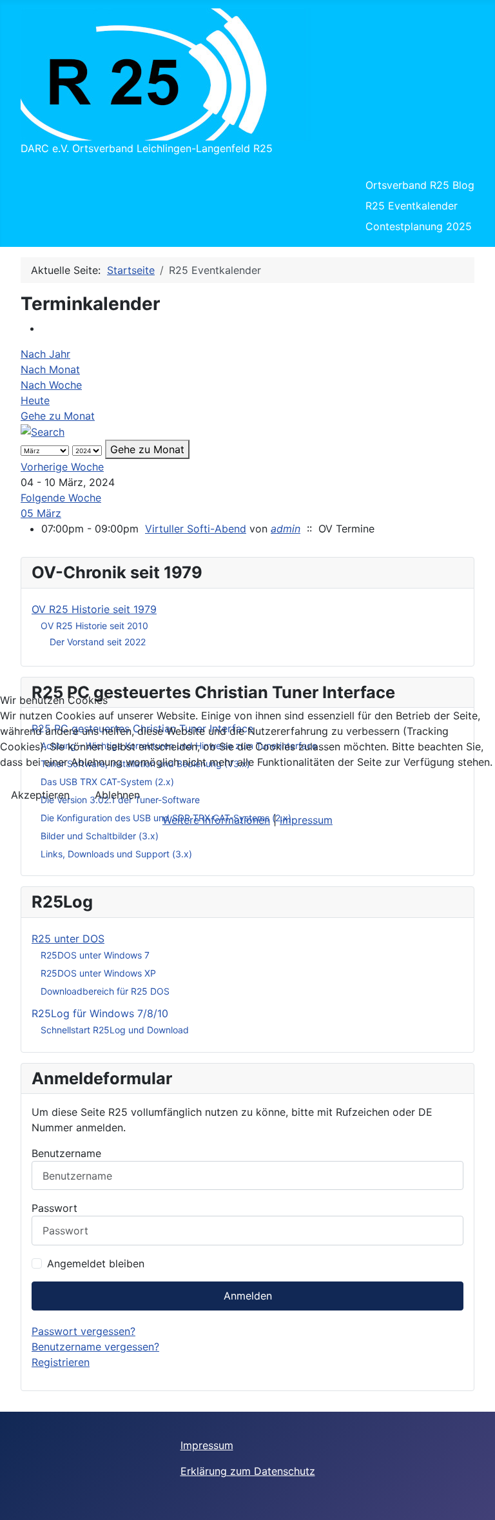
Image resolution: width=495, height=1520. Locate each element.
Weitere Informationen (216, 820)
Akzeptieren (40, 794)
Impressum (306, 820)
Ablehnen (117, 794)
